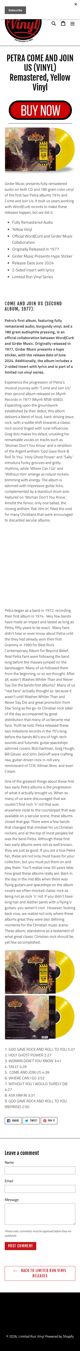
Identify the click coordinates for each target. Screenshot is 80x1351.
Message (12, 1199)
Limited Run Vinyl (31, 1336)
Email (9, 1181)
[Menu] (72, 23)
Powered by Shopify (59, 1336)
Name (9, 1162)
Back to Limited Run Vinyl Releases (43, 1273)
